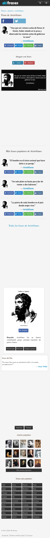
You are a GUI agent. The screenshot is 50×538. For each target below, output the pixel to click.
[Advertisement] (25, 119)
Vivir (24, 501)
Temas (28, 427)
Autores (10, 10)
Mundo (25, 485)
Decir (4, 505)
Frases (3, 10)
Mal (3, 509)
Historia (25, 513)
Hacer (14, 489)
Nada (34, 485)
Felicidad (26, 509)
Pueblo (25, 517)
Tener (35, 493)
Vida (3, 485)
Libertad (15, 501)
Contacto (29, 535)
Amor (4, 489)
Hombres (26, 489)
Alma (4, 513)
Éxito (14, 485)
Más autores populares (24, 470)
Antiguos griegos (30, 349)
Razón (14, 517)
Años (34, 509)
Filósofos (20, 349)
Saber (35, 505)
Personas (36, 501)
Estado (4, 517)
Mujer (4, 501)
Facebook (5, 535)
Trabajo (14, 513)
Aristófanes (19, 10)
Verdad (4, 497)
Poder (35, 497)
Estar (24, 497)
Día (13, 497)
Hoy (34, 513)
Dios (13, 493)
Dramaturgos (11, 349)
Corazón (25, 505)
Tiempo (4, 493)
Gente (25, 493)
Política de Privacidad (17, 535)
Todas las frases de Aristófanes (24, 225)
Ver (13, 505)
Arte (13, 509)
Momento (36, 517)
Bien (34, 489)
